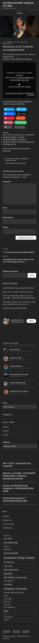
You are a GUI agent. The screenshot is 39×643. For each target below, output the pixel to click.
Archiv (5, 403)
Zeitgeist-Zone (11, 160)
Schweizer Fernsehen (15, 588)
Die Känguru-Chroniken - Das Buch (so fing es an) (18, 142)
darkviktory (6, 546)
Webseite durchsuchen (10, 271)
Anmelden (6, 516)
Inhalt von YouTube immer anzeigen (20, 87)
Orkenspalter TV (9, 581)
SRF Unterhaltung (9, 607)
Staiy (6, 610)
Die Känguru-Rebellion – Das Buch (13, 137)
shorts (6, 595)
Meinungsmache (11, 569)
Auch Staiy (7, 535)
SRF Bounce (7, 601)
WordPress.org (7, 528)
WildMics (6, 619)
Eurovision (7, 549)
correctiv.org (11, 542)
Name (5, 208)
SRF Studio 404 (7, 604)
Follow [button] (31, 321)
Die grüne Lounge (12, 158)
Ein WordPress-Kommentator (13, 498)
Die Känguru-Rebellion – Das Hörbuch (14, 139)
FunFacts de (9, 562)
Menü (20, 13)
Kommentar (7, 181)
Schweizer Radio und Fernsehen (14, 592)
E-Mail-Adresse (8, 217)
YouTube (5, 435)
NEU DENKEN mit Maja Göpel (15, 163)
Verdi (5, 614)
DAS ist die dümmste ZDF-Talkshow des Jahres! (18, 292)
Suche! (32, 275)
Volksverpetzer (8, 617)
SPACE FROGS (8, 599)
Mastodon (6, 431)
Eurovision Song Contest (19, 558)
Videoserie (24, 158)
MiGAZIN (8, 573)
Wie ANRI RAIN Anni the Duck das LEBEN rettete (18, 288)
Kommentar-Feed (8, 524)
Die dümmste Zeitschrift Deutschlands (15, 308)
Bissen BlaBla (8, 538)
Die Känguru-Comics (9, 144)
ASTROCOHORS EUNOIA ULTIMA (18, 4)
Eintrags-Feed (7, 520)
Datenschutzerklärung (9, 636)
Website (5, 227)
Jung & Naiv (8, 566)
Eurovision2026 (11, 552)
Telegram (6, 427)
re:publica (8, 584)
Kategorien (6, 442)
